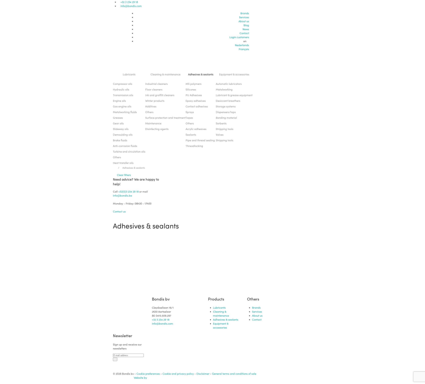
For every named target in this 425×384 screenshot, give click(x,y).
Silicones (191, 89)
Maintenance (153, 123)
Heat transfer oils (123, 163)
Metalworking (224, 89)
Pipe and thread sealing (200, 140)
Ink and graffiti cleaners (159, 95)
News (246, 29)
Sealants (191, 134)
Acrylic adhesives (196, 129)
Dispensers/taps (226, 112)
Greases (118, 117)
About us (244, 21)
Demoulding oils (122, 134)
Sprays (190, 112)
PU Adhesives (194, 95)
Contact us (120, 211)
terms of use (246, 246)
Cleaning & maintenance (165, 74)
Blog (246, 25)
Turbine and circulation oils (129, 151)
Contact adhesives (197, 106)
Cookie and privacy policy (178, 373)
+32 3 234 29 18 (129, 2)
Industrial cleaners (156, 83)
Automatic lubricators (229, 83)
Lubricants (129, 74)
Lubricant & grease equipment (234, 95)
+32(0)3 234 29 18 (128, 191)
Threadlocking (194, 146)
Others (117, 157)
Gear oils (118, 123)
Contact (244, 33)
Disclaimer (202, 373)
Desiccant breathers (228, 100)
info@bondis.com (131, 6)
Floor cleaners (153, 89)
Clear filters (123, 175)
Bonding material (226, 117)
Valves (219, 134)
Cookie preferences (148, 373)
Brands (244, 13)
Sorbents (221, 123)
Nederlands (242, 45)
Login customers (239, 37)
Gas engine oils (122, 106)
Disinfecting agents (157, 129)
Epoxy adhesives (196, 100)
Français (244, 49)
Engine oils (119, 100)
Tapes (189, 117)
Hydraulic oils (121, 89)
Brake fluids (120, 140)
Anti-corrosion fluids (125, 146)
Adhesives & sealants (200, 74)
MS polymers (193, 83)
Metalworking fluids (125, 112)
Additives (150, 106)
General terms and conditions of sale (234, 373)
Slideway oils (120, 129)
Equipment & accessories (234, 74)
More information (241, 273)
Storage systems (226, 106)
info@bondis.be (122, 195)
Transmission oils (123, 95)
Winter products (154, 100)
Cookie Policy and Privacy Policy (219, 253)
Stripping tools (224, 129)
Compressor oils (122, 83)
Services (244, 17)
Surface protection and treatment (165, 117)
